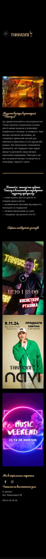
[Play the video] (23, 278)
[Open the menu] (5, 33)
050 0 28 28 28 (9, 500)
